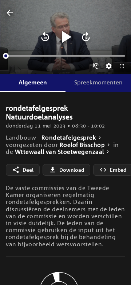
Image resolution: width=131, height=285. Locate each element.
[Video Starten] (65, 37)
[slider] (6, 56)
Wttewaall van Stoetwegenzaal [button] (59, 151)
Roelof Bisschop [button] (82, 144)
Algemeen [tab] (33, 82)
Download (71, 170)
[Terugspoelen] (45, 37)
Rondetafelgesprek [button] (68, 137)
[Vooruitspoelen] (86, 37)
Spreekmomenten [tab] (98, 82)
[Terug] (10, 13)
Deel (28, 170)
